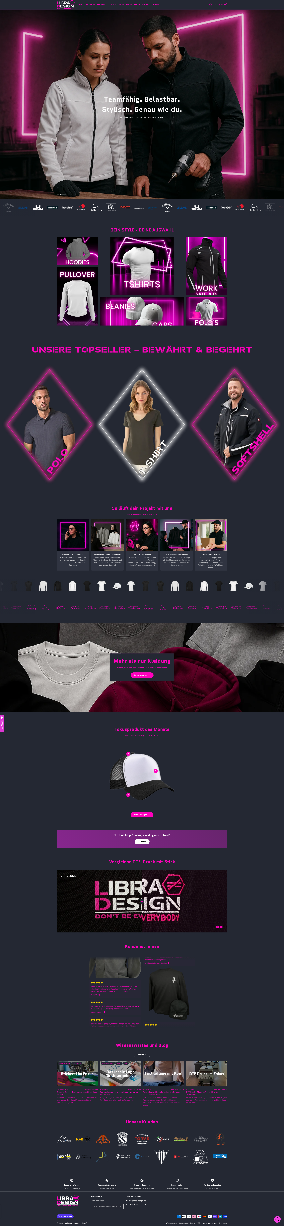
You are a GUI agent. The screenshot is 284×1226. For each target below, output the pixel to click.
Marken (89, 5)
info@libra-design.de (137, 1201)
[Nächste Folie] (224, 194)
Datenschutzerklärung (187, 1223)
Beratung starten (140, 675)
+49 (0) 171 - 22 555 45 (137, 1204)
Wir (127, 5)
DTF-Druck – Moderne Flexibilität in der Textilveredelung (202, 1093)
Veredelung (116, 5)
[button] (210, 4)
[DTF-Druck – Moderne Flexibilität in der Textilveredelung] (206, 1073)
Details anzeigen (140, 815)
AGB (198, 1223)
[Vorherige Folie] (215, 194)
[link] (77, 251)
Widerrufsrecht (171, 1223)
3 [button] (128, 795)
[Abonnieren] (120, 1206)
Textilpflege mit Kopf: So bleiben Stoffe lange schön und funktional (161, 1093)
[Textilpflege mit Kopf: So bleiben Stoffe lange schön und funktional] (163, 1073)
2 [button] (155, 771)
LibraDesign (68, 1223)
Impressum (223, 1223)
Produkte (101, 5)
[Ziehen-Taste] (142, 901)
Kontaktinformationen (209, 1223)
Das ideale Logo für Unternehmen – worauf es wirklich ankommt (119, 1093)
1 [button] (128, 754)
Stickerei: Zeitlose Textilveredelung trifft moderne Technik (77, 1093)
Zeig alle (140, 1054)
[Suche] (210, 4)
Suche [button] (143, 842)
